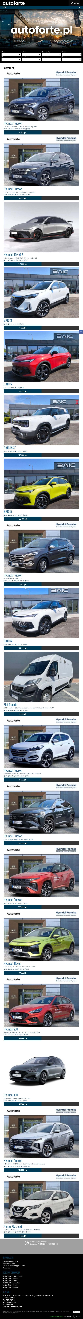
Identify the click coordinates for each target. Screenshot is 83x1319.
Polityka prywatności (10, 1261)
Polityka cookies (9, 1263)
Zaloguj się (75, 3)
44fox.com (78, 1316)
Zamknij (76, 1312)
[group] (41, 29)
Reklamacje (7, 1268)
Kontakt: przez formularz (12, 1307)
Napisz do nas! (60, 1316)
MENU (4, 7)
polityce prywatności (13, 1312)
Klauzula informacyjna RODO (14, 1266)
